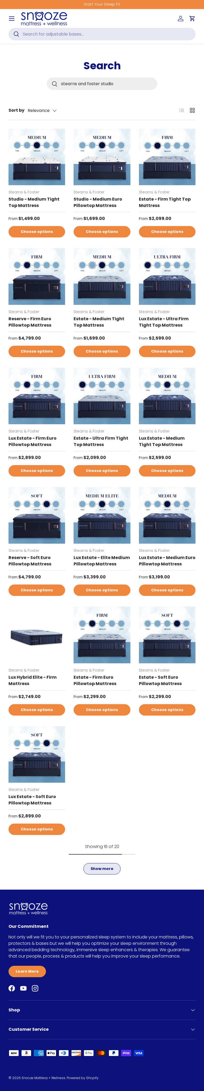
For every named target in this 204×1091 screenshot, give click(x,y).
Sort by (16, 110)
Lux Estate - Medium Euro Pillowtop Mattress (167, 561)
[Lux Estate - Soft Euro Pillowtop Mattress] (36, 754)
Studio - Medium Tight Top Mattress (34, 202)
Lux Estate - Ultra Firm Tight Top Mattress (164, 322)
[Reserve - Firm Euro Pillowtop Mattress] (36, 276)
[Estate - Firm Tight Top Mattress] (167, 157)
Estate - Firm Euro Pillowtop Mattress (95, 680)
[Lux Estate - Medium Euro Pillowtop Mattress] (167, 515)
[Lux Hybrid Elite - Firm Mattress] (36, 635)
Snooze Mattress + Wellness (43, 1078)
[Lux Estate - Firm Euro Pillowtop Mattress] (36, 396)
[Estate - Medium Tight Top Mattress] (102, 276)
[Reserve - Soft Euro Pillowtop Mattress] (36, 515)
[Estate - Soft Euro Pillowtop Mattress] (167, 635)
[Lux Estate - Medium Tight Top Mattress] (167, 396)
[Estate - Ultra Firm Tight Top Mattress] (102, 396)
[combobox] (102, 34)
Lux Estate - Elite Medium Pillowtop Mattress (102, 561)
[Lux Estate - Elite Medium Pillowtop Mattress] (102, 515)
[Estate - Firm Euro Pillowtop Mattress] (102, 635)
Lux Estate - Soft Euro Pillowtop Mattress (32, 800)
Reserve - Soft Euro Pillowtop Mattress (29, 561)
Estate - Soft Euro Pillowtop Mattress (160, 680)
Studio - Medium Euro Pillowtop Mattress (98, 202)
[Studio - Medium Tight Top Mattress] (36, 157)
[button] (192, 18)
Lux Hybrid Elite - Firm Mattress (32, 680)
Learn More (27, 971)
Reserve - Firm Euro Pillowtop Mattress (29, 322)
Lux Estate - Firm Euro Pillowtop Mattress (32, 441)
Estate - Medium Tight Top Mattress (99, 322)
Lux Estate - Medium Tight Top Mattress (162, 441)
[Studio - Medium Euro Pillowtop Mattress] (102, 157)
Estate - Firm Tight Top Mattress (165, 202)
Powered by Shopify (83, 1078)
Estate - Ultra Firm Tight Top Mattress (101, 441)
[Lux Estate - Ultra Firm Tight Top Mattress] (167, 276)
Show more (102, 868)
